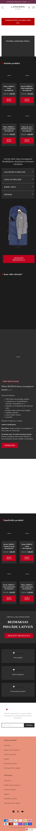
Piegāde (6, 759)
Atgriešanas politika (10, 763)
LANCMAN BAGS (16, 827)
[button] (2, 7)
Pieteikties (29, 725)
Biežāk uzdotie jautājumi (12, 750)
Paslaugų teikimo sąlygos (12, 768)
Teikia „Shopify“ (23, 827)
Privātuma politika (10, 754)
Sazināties (7, 745)
